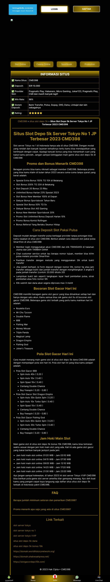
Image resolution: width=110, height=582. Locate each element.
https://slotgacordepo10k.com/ (29, 561)
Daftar (55, 580)
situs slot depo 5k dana (25, 541)
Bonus (33, 580)
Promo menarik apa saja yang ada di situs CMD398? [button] (42, 509)
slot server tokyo (22, 525)
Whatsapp (77, 580)
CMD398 (22, 121)
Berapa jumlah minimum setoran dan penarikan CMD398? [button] (45, 500)
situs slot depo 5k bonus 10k (28, 546)
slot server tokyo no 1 (24, 530)
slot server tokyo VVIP (24, 535)
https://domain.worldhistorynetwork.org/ (34, 551)
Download (9, 580)
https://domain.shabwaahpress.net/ (31, 556)
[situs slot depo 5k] (23, 9)
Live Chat (99, 580)
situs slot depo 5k (39, 121)
